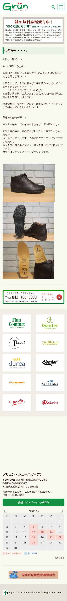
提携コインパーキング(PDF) (33, 502)
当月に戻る (59, 558)
